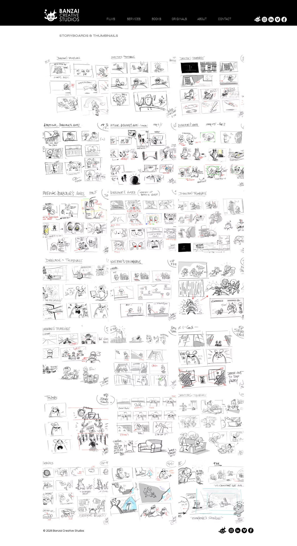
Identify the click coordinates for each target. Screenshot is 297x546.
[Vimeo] (277, 19)
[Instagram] (264, 19)
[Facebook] (284, 19)
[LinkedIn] (271, 19)
